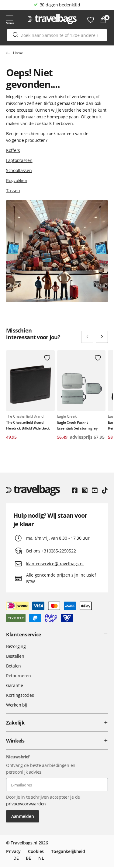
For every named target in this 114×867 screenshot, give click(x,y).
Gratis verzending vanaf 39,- (60, 5)
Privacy (13, 851)
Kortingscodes (20, 695)
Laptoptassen (19, 160)
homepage (57, 117)
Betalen (13, 666)
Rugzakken (16, 180)
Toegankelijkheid (68, 851)
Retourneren (18, 675)
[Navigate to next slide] (102, 337)
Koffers (13, 150)
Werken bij (16, 705)
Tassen (13, 190)
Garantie (14, 685)
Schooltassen (19, 170)
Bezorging (16, 646)
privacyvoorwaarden (26, 804)
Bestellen (15, 656)
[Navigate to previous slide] (87, 337)
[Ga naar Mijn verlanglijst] (90, 19)
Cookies (36, 851)
